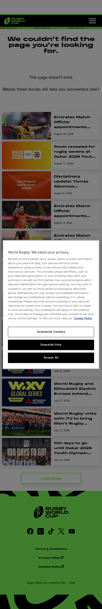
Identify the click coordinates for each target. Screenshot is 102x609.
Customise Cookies (51, 331)
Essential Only (51, 344)
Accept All (51, 357)
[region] (50, 304)
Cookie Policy (83, 318)
